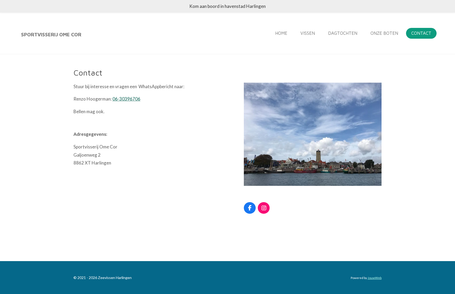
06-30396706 (126, 99)
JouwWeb (375, 278)
